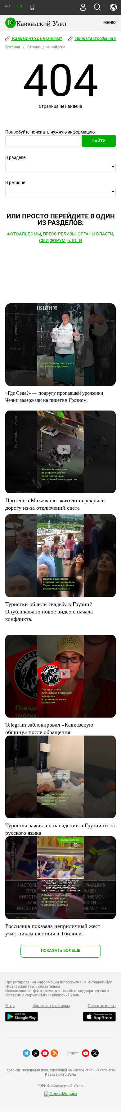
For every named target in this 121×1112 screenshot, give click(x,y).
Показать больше (60, 950)
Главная (12, 47)
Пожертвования (102, 1006)
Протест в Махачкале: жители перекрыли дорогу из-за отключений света (55, 503)
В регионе (15, 182)
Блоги (74, 240)
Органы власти (95, 233)
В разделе (15, 157)
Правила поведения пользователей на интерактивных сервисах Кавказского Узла (60, 1072)
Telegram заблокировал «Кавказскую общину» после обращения (49, 728)
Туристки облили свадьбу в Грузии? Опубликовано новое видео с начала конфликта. (49, 611)
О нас (10, 1006)
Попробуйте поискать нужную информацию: (50, 132)
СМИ (44, 240)
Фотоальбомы (24, 233)
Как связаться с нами (51, 1006)
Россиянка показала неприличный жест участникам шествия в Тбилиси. (52, 929)
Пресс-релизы (59, 233)
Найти (98, 140)
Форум (57, 240)
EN (19, 6)
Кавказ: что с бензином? (36, 38)
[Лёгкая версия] (32, 7)
